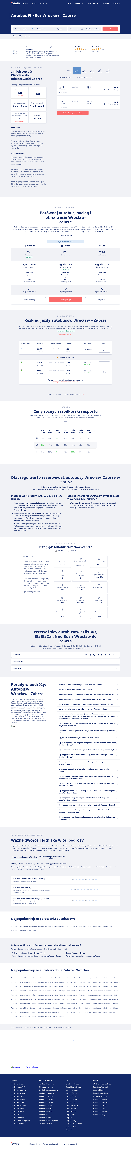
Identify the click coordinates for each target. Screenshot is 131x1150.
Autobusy (33, 3)
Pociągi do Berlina (18, 1099)
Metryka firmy (34, 1144)
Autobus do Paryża (46, 1099)
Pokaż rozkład (19, 121)
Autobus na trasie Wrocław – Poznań (24, 986)
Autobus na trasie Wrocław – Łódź (23, 995)
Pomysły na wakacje (100, 1093)
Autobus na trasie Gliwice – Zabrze (105, 1008)
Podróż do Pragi (99, 1115)
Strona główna (16, 1027)
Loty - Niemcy (71, 1108)
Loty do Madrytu (72, 1090)
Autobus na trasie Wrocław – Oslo (50, 986)
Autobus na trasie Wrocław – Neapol (24, 991)
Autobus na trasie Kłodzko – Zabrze (51, 1017)
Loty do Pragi (71, 1102)
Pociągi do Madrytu (19, 1090)
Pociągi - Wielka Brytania (21, 1121)
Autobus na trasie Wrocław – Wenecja (52, 995)
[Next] (116, 71)
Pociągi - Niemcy (18, 1108)
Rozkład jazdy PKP (18, 1087)
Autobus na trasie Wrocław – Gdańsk (79, 991)
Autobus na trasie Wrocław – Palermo (79, 995)
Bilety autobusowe (46, 1087)
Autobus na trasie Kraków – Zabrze (105, 999)
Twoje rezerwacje (92, 3)
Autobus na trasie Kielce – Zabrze (23, 1008)
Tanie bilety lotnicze (73, 1087)
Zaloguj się (116, 3)
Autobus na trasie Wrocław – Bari (105, 986)
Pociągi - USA (16, 1115)
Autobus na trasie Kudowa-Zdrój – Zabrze (108, 1012)
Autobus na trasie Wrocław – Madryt (51, 982)
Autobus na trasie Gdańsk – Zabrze (51, 1004)
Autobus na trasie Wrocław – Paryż (78, 982)
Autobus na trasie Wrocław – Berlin (51, 926)
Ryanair (69, 1130)
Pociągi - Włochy (18, 1118)
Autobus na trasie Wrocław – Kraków (51, 978)
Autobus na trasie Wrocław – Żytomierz (25, 926)
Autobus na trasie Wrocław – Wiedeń (24, 931)
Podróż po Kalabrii (100, 1099)
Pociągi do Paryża (18, 1096)
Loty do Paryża (71, 1096)
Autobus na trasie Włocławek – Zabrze (52, 1012)
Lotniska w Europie (73, 1084)
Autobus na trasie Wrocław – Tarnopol (106, 926)
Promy (45, 3)
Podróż (95, 1080)
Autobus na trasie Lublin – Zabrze (78, 1004)
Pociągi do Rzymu (18, 1093)
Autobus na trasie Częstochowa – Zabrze (25, 1012)
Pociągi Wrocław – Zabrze (75, 953)
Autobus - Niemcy (45, 1108)
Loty (39, 3)
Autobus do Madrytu (46, 1093)
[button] (61, 29)
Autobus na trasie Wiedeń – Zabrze (105, 1004)
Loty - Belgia (70, 1115)
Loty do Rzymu (71, 1093)
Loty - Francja (71, 1111)
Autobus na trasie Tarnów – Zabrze (23, 1017)
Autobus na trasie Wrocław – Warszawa (25, 978)
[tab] (65, 77)
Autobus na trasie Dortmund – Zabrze (79, 1012)
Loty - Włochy (71, 1121)
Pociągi (25, 3)
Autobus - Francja (45, 1111)
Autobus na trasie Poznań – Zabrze (23, 1004)
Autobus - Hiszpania (46, 1084)
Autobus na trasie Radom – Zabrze (78, 1008)
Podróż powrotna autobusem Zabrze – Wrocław (29, 953)
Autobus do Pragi (45, 1105)
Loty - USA (70, 1118)
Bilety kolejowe (17, 1084)
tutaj (82, 394)
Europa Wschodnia (100, 1096)
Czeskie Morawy (99, 1090)
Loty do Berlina (71, 1099)
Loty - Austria (71, 1127)
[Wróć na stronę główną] (17, 3)
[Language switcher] (79, 3)
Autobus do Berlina (46, 1102)
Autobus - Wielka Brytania (48, 1121)
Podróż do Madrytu (100, 1102)
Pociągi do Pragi (18, 1102)
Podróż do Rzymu (100, 1105)
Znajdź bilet (19, 96)
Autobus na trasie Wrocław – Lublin (51, 999)
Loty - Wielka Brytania (74, 1124)
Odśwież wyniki (64, 335)
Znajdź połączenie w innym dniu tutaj (65, 382)
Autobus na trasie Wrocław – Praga (78, 926)
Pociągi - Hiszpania (19, 1105)
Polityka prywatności (69, 1144)
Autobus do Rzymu (46, 1096)
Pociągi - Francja (18, 1111)
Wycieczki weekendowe (102, 1084)
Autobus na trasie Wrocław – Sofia (23, 999)
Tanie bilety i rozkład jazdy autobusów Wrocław (83, 956)
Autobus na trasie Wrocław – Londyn (79, 978)
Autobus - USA (44, 1115)
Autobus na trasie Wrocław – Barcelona (107, 978)
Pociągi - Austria (18, 1124)
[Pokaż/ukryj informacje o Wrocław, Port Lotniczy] (116, 890)
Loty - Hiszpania (72, 1105)
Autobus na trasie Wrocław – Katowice (106, 982)
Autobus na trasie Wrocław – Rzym (23, 982)
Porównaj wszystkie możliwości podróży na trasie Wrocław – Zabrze (36, 956)
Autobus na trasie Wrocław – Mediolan (79, 986)
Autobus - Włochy (45, 1118)
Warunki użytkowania (50, 1144)
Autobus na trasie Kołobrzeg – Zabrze (52, 1008)
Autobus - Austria (45, 1124)
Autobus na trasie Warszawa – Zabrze (79, 999)
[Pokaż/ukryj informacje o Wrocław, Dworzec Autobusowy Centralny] (116, 880)
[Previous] (36, 431)
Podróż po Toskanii (100, 1087)
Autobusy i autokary (46, 1080)
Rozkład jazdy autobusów (48, 1090)
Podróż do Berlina (100, 1111)
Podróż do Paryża (100, 1108)
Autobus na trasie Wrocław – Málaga (51, 991)
